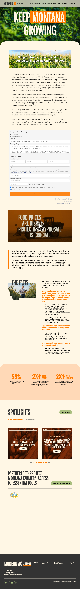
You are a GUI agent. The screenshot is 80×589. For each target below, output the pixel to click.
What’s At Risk (35, 3)
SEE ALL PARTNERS (61, 483)
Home (36, 562)
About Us (72, 3)
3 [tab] (39, 462)
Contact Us (9, 570)
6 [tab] (46, 462)
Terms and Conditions (13, 575)
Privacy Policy (9, 573)
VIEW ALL (66, 412)
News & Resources (49, 3)
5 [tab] (43, 462)
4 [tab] (41, 462)
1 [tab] (34, 462)
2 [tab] (36, 462)
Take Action (62, 3)
